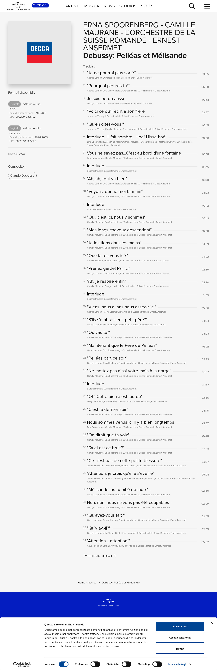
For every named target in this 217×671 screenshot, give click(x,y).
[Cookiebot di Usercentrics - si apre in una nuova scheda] (22, 664)
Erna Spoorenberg (121, 24)
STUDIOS (127, 6)
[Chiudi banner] (212, 623)
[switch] (95, 664)
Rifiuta (180, 648)
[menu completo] (207, 6)
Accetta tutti (180, 626)
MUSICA (91, 6)
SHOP (146, 6)
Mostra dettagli (177, 664)
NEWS (109, 6)
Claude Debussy (22, 175)
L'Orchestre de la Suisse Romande (139, 36)
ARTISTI (72, 6)
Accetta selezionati (180, 637)
